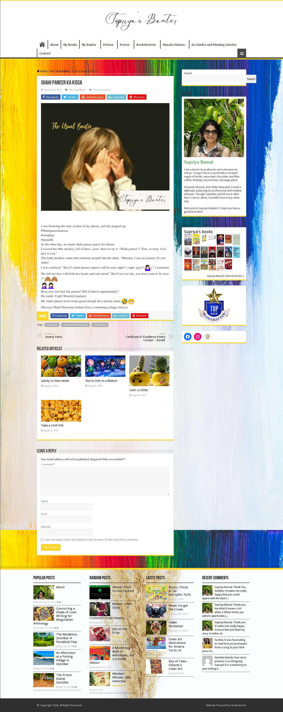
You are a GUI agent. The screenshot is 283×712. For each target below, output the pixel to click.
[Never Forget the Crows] (188, 251)
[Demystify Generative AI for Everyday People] (196, 251)
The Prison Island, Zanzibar (64, 678)
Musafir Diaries (174, 45)
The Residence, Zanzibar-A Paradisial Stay (66, 638)
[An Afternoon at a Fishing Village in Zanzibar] (43, 658)
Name (44, 501)
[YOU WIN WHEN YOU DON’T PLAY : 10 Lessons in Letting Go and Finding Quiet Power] (236, 239)
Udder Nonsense (176, 624)
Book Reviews (146, 45)
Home (42, 44)
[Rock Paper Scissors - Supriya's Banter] (214, 305)
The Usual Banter (59, 71)
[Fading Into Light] (204, 252)
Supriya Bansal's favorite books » (225, 276)
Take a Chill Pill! (52, 425)
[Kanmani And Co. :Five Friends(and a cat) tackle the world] (204, 264)
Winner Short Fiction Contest (123, 589)
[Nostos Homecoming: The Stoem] (188, 264)
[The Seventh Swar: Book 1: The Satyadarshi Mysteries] (220, 239)
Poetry (125, 45)
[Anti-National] (212, 251)
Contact (45, 53)
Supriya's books (198, 231)
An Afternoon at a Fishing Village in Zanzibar (65, 658)
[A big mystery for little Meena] (228, 238)
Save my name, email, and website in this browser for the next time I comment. (91, 539)
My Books (70, 45)
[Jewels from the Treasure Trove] (236, 252)
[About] (43, 592)
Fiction (108, 45)
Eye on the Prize (119, 631)
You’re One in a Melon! (101, 381)
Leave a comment (101, 89)
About (54, 45)
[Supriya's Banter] (141, 19)
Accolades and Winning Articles (214, 45)
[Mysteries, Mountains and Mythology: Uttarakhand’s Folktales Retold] (188, 239)
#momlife (52, 325)
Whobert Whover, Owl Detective (121, 677)
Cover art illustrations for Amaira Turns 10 (177, 644)
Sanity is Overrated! (55, 381)
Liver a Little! (138, 390)
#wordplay (100, 325)
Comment (48, 464)
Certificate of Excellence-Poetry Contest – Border (145, 337)
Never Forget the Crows (178, 607)
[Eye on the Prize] (228, 263)
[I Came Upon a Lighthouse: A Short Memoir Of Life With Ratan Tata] (220, 264)
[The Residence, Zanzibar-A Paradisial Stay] (43, 639)
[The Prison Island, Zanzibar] (43, 680)
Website (46, 526)
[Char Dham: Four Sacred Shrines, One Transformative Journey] (204, 237)
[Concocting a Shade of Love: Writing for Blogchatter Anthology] (43, 614)
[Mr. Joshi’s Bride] (212, 264)
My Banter (89, 45)
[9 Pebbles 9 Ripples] (212, 236)
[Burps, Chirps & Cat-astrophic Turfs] (196, 239)
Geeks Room (238, 705)
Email (44, 514)
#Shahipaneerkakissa (75, 325)
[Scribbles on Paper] (196, 264)
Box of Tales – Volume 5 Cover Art (179, 665)
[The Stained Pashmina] (220, 251)
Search (188, 73)
